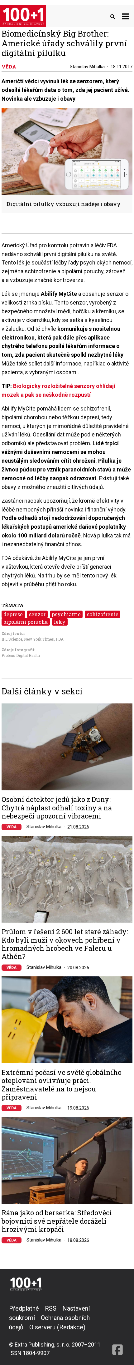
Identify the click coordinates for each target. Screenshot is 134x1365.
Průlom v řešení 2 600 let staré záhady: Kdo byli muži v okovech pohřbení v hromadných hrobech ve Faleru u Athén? (65, 944)
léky (59, 621)
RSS (50, 1308)
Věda (12, 827)
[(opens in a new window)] (117, 1330)
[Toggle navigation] (125, 16)
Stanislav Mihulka (87, 66)
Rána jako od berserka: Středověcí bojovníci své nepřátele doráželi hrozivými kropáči (57, 1221)
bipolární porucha (25, 621)
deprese (13, 614)
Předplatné (24, 1308)
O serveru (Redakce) (57, 1327)
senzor (37, 614)
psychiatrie (66, 614)
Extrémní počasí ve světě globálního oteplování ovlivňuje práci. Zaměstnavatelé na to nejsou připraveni (62, 1084)
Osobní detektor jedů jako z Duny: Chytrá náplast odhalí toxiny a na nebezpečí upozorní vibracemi (57, 807)
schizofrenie (102, 614)
